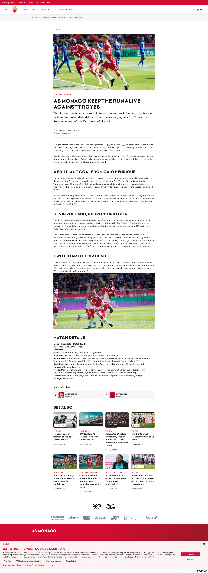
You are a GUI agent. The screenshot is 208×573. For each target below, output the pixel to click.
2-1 (123, 145)
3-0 (108, 145)
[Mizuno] (110, 506)
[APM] (97, 506)
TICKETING (22, 2)
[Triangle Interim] (100, 518)
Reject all (190, 559)
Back (58, 29)
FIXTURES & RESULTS (47, 10)
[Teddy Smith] (115, 518)
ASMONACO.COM (8, 2)
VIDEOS (69, 10)
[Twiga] (86, 518)
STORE (31, 2)
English (6, 544)
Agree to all (190, 554)
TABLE (61, 10)
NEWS (25, 10)
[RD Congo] (57, 518)
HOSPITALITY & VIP (44, 2)
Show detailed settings (12, 565)
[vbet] (73, 518)
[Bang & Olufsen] (130, 518)
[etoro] (151, 518)
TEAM (33, 10)
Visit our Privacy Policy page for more (40, 565)
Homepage (36, 17)
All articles (45, 17)
